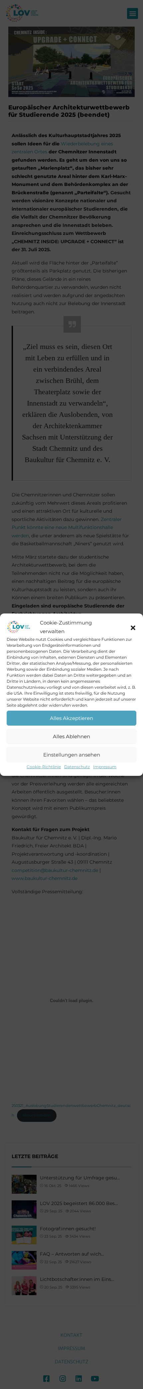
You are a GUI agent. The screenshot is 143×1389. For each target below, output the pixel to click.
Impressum (104, 766)
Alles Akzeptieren (71, 718)
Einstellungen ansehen (71, 755)
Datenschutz (77, 766)
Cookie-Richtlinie (44, 766)
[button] (133, 627)
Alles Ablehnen (71, 736)
